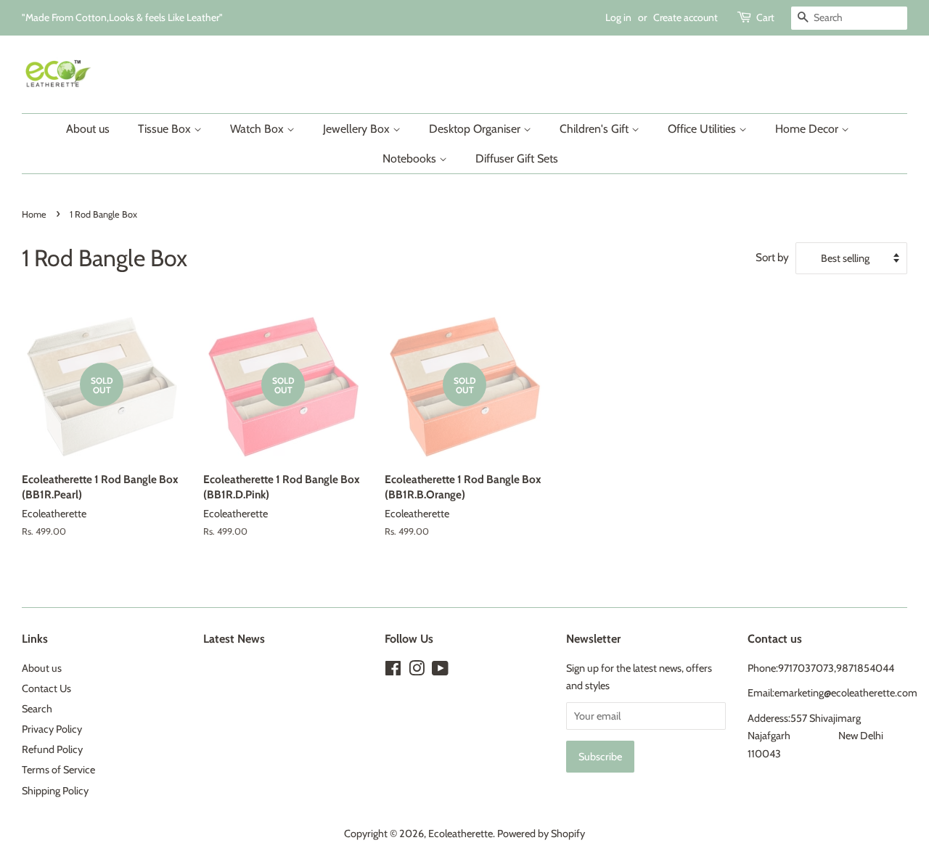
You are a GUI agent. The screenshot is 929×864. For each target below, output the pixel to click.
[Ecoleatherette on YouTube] (440, 671)
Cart (765, 17)
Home (34, 214)
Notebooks (410, 158)
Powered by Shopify (541, 833)
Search (37, 708)
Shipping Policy (55, 790)
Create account (685, 17)
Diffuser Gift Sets (516, 158)
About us (88, 129)
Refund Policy (52, 749)
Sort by (772, 257)
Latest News (234, 639)
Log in (618, 17)
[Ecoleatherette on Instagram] (417, 671)
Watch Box (258, 129)
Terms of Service (58, 769)
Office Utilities (703, 129)
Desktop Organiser (476, 129)
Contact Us (46, 688)
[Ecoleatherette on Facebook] (393, 671)
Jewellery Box (358, 129)
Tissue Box (166, 129)
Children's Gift (595, 129)
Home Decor (808, 129)
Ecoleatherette (460, 833)
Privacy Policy (52, 729)
